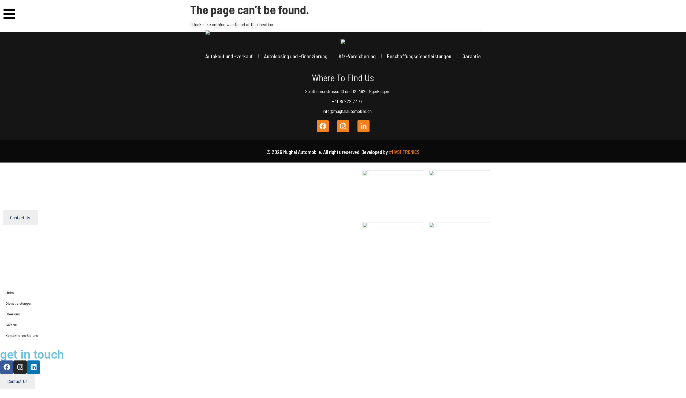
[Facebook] (6, 367)
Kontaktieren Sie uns (21, 336)
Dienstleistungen (18, 303)
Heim (9, 293)
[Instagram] (20, 367)
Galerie (11, 325)
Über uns (12, 314)
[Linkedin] (33, 367)
